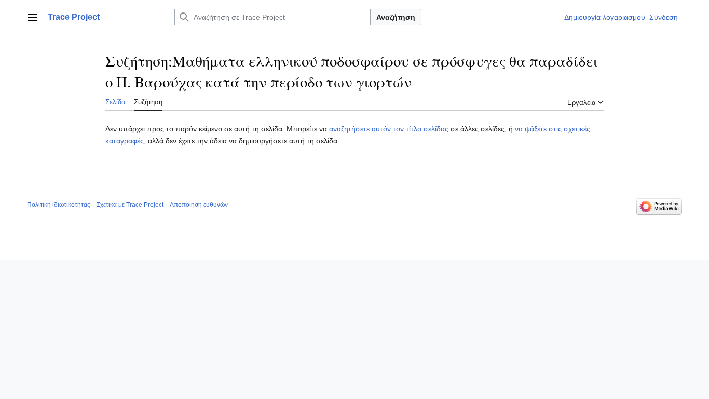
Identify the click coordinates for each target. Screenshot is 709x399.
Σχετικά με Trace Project (130, 204)
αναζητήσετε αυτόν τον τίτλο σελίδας (388, 129)
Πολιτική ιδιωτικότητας (58, 204)
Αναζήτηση (395, 17)
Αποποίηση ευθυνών (199, 204)
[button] (32, 17)
